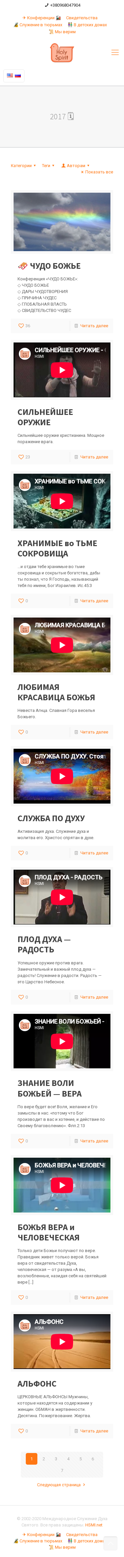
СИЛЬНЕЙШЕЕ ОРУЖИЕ (45, 417)
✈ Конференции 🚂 (41, 17)
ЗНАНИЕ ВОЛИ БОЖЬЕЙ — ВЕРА (50, 1088)
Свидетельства (82, 17)
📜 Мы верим (62, 31)
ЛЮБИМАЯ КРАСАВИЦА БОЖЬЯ (56, 692)
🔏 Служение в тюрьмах (37, 24)
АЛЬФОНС (37, 1383)
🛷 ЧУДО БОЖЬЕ (49, 265)
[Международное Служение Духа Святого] (62, 52)
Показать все (99, 171)
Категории (21, 165)
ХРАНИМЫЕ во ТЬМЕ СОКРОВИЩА (57, 548)
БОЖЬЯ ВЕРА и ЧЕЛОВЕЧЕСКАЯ (49, 1232)
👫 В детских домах (87, 24)
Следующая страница (59, 1484)
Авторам (76, 165)
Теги (46, 165)
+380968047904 (65, 5)
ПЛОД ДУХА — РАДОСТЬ (44, 944)
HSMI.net (94, 1524)
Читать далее (94, 325)
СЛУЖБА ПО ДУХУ (51, 818)
